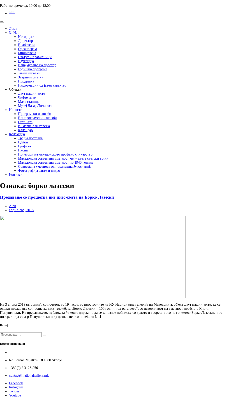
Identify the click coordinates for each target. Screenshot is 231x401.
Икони (23, 150)
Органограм (27, 49)
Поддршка (26, 81)
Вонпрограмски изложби (37, 118)
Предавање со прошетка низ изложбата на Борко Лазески (57, 197)
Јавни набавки (29, 73)
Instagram (16, 387)
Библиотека (27, 53)
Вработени (26, 45)
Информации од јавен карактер (42, 85)
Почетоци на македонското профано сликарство (55, 154)
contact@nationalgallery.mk (29, 375)
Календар (25, 130)
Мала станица (28, 101)
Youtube (15, 395)
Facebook (16, 383)
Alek (12, 206)
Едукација (26, 61)
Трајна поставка (30, 138)
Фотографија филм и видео (39, 170)
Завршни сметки (31, 77)
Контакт (15, 174)
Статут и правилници (35, 57)
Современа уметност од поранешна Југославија (54, 166)
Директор (25, 41)
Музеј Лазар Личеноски (36, 106)
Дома (13, 28)
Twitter (14, 391)
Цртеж (23, 142)
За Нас (14, 32)
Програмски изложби (34, 114)
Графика (24, 146)
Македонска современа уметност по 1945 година (55, 162)
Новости (15, 110)
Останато (25, 122)
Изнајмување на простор (37, 65)
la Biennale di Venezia (34, 126)
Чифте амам (27, 97)
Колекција (17, 134)
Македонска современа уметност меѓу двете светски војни (63, 158)
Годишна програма (32, 69)
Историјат (26, 37)
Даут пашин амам (31, 93)
